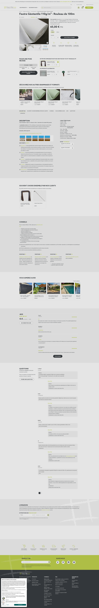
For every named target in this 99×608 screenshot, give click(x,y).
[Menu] (5, 597)
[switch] (3, 604)
